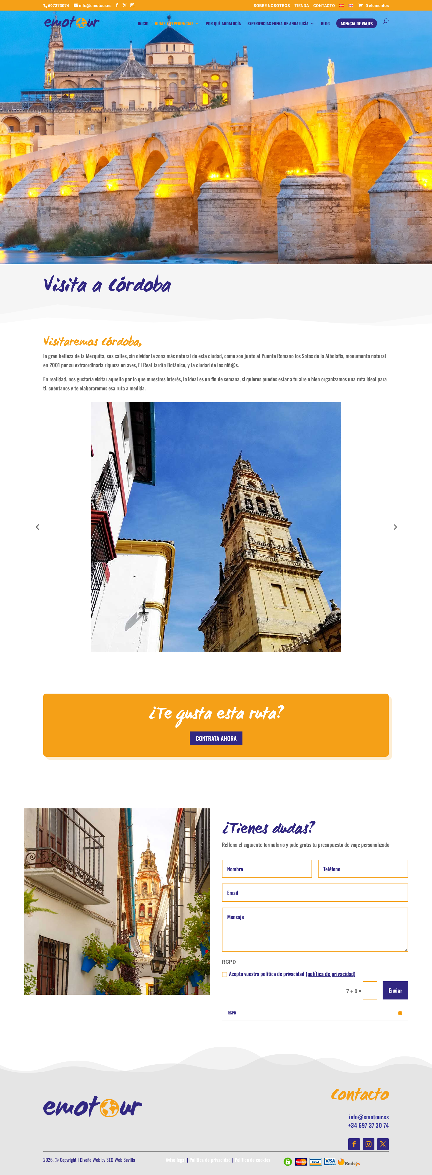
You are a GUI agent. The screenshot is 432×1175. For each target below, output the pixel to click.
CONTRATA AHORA (216, 738)
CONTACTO (324, 6)
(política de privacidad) (331, 973)
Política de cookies (252, 1159)
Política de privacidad (210, 1159)
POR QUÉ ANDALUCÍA (223, 23)
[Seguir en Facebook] (354, 1144)
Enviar (395, 990)
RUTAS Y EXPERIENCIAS (174, 23)
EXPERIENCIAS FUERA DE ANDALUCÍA (278, 23)
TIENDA (301, 6)
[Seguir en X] (383, 1144)
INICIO (143, 23)
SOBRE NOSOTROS (272, 6)
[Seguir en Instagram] (368, 1144)
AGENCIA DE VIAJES (357, 23)
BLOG (325, 23)
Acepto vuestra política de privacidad (292, 973)
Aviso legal (176, 1159)
